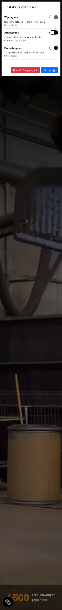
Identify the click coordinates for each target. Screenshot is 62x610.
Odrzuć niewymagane (25, 70)
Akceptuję (49, 70)
